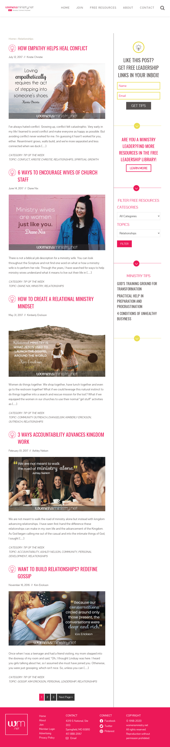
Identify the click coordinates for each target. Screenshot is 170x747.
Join (41, 724)
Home (42, 716)
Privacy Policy (47, 737)
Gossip (22, 681)
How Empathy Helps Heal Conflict (52, 48)
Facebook (110, 721)
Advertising (45, 733)
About (42, 720)
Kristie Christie (41, 159)
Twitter (108, 726)
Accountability (28, 552)
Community (69, 552)
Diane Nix (23, 286)
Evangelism (56, 417)
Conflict (23, 159)
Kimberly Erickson (78, 417)
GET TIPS (138, 105)
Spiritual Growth (86, 159)
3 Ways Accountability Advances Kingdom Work (61, 438)
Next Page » (66, 697)
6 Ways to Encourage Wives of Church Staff (57, 176)
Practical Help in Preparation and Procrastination (130, 301)
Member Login (47, 729)
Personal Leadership (61, 681)
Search (162, 8)
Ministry (37, 286)
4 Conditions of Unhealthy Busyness (137, 316)
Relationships (63, 159)
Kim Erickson (37, 681)
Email (72, 738)
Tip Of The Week (33, 155)
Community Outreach (32, 417)
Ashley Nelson (50, 552)
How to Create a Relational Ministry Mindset (56, 302)
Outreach (15, 421)
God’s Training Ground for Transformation (137, 286)
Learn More (138, 168)
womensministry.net (19, 8)
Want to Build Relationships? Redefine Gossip (57, 572)
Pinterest (109, 731)
